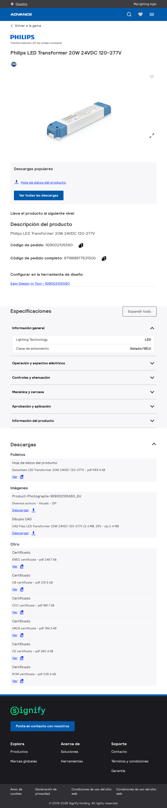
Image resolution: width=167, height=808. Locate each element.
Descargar (20, 510)
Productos (19, 751)
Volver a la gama (28, 25)
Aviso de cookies (16, 791)
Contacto (119, 751)
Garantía (118, 771)
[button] (15, 113)
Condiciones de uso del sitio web (92, 791)
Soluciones (69, 751)
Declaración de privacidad (46, 791)
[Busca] (129, 14)
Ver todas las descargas (38, 195)
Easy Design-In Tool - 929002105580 (40, 283)
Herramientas (72, 761)
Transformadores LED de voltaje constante (36, 43)
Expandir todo (139, 311)
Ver (15, 476)
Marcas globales (23, 761)
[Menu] (152, 14)
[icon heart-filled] (140, 14)
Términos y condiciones (130, 761)
